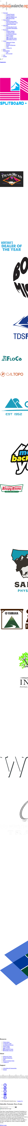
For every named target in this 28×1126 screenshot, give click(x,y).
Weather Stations (10, 31)
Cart (4, 55)
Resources (5, 29)
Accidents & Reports (11, 34)
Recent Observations (11, 21)
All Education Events (11, 27)
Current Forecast (10, 14)
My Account (9, 53)
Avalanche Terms (12, 38)
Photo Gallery (6, 1046)
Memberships (6, 50)
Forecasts (5, 13)
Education (5, 25)
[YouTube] (5, 1094)
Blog (4, 49)
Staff (7, 46)
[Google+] (5, 1097)
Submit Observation (11, 24)
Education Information (11, 28)
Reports (8, 43)
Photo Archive (9, 35)
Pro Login (4, 1125)
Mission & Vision (10, 42)
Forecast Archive (10, 15)
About (4, 41)
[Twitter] (5, 1088)
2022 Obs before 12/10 (12, 22)
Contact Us (9, 48)
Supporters (3, 62)
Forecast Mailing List (11, 17)
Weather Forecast (12, 39)
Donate (5, 56)
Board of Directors (10, 45)
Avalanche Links (10, 32)
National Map (11, 18)
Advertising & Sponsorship (9, 1068)
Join (7, 52)
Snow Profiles (9, 36)
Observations (6, 20)
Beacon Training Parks (8, 1060)
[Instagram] (5, 1091)
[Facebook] (5, 1085)
